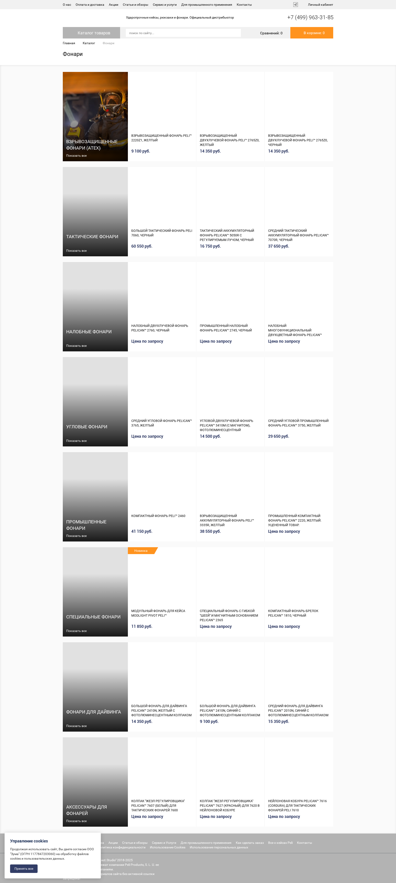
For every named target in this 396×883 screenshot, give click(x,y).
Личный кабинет (320, 4)
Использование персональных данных (219, 847)
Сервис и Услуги (164, 843)
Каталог (89, 43)
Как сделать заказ (250, 843)
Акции (113, 4)
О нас (67, 4)
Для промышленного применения (206, 4)
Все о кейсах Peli (280, 843)
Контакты (244, 4)
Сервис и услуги (165, 4)
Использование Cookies (167, 847)
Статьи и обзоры (135, 4)
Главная (69, 43)
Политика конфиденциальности (121, 847)
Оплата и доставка (90, 4)
